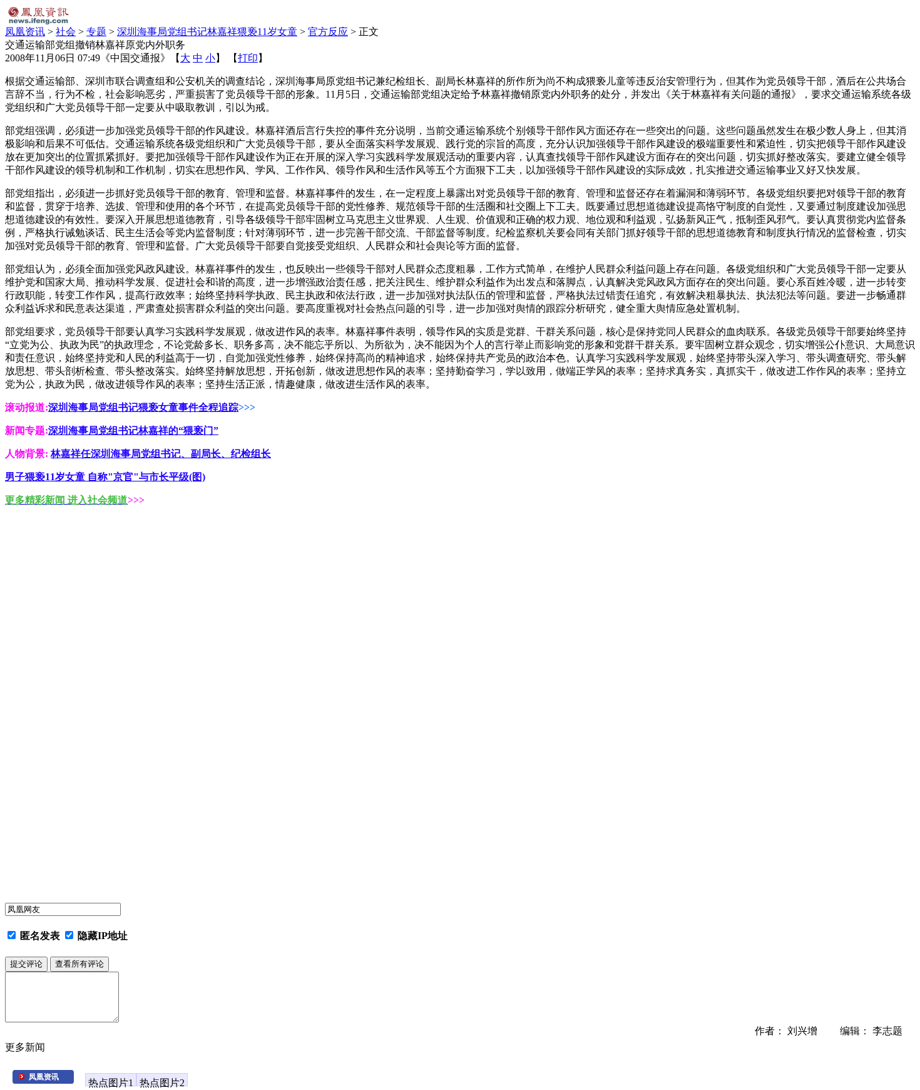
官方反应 (328, 31)
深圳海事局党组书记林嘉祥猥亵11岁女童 (207, 31)
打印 (248, 58)
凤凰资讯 (25, 31)
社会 (66, 31)
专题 (96, 31)
